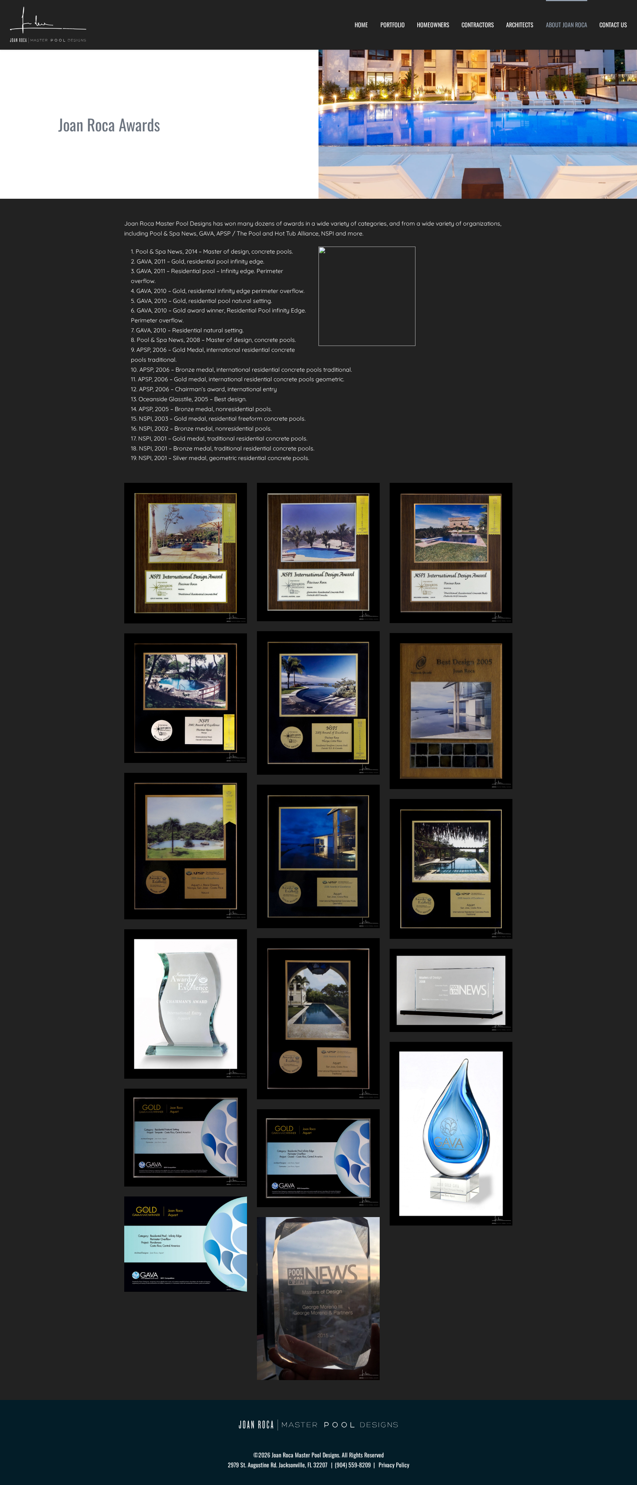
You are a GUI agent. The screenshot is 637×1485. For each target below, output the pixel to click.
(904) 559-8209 (353, 1464)
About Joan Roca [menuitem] (566, 24)
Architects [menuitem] (519, 24)
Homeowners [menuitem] (433, 24)
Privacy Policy (394, 1464)
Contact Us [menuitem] (613, 24)
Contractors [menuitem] (478, 24)
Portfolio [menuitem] (392, 24)
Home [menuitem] (361, 24)
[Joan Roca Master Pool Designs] (48, 25)
